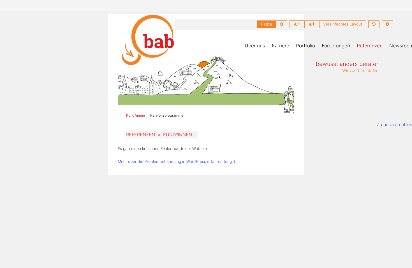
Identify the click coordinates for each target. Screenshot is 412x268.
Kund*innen (135, 115)
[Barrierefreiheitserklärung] (387, 24)
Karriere (280, 45)
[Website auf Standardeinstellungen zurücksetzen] (373, 24)
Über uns (255, 45)
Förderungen (336, 45)
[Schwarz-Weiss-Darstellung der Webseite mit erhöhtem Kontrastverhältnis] (281, 24)
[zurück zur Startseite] (148, 40)
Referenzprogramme (166, 115)
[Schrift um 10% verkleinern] (297, 24)
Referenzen (370, 45)
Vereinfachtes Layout (342, 24)
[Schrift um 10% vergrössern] (311, 24)
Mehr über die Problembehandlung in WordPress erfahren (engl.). (177, 161)
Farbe (266, 24)
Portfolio (305, 45)
